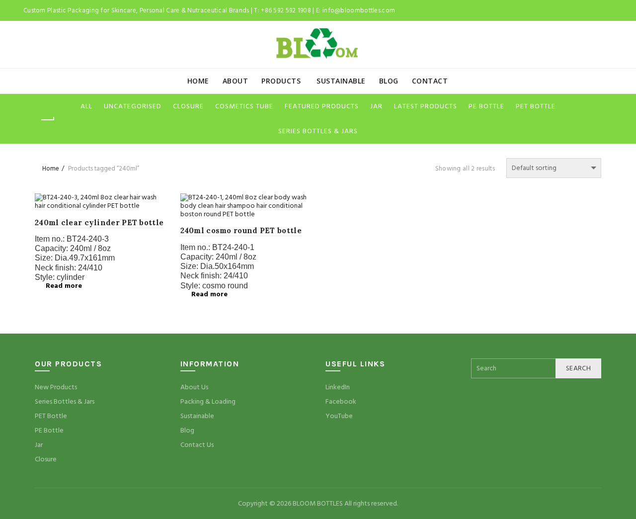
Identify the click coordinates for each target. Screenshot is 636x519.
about (235, 81)
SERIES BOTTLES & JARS (318, 131)
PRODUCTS (281, 81)
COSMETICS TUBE (244, 106)
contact (430, 81)
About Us (194, 387)
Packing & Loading (208, 402)
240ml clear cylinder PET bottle (99, 222)
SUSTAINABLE (341, 81)
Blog (187, 430)
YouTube (339, 416)
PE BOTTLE (486, 106)
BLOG (388, 81)
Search (578, 368)
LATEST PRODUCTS (425, 106)
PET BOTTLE (536, 106)
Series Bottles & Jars (64, 402)
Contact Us (197, 445)
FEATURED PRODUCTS (322, 106)
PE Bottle (49, 430)
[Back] (47, 120)
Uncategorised (132, 106)
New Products (56, 387)
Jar (39, 445)
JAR (376, 106)
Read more (64, 286)
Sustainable (197, 416)
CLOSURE (188, 106)
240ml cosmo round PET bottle (241, 230)
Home (198, 81)
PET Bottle (51, 416)
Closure (46, 459)
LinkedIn (337, 387)
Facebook (340, 402)
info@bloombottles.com (358, 10)
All (86, 106)
